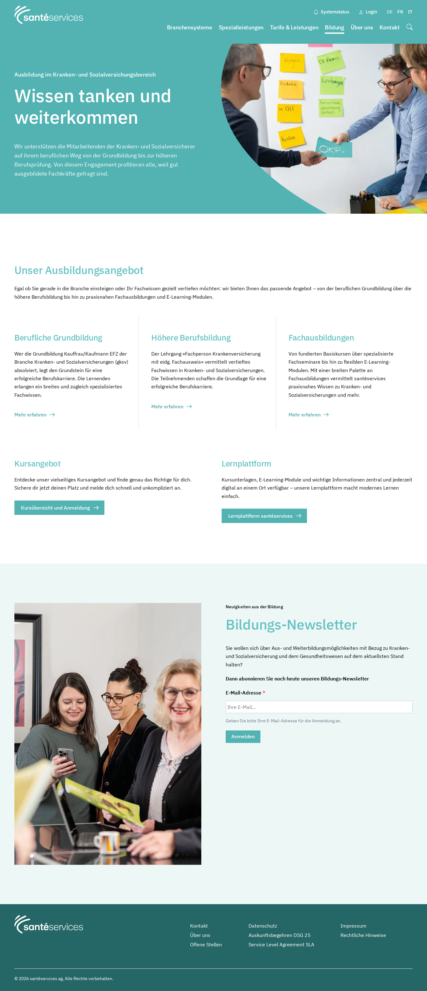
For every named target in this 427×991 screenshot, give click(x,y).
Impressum (353, 926)
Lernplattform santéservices (260, 516)
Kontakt (389, 27)
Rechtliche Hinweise (363, 935)
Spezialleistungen (241, 27)
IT (410, 12)
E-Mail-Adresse (244, 693)
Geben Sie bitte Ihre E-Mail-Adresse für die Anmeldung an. (283, 721)
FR (400, 12)
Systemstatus (335, 12)
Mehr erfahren (30, 414)
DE (390, 12)
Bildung (334, 27)
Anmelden (243, 736)
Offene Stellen (206, 944)
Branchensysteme (189, 27)
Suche (409, 28)
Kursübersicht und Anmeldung (55, 508)
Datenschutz (263, 926)
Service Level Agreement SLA (281, 944)
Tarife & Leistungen (294, 27)
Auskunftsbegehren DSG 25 (280, 935)
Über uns (362, 27)
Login (371, 12)
